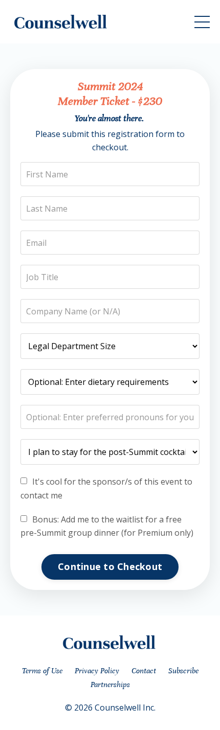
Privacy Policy (97, 670)
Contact (143, 670)
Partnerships (110, 684)
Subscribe (183, 670)
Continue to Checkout (110, 566)
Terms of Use (42, 670)
